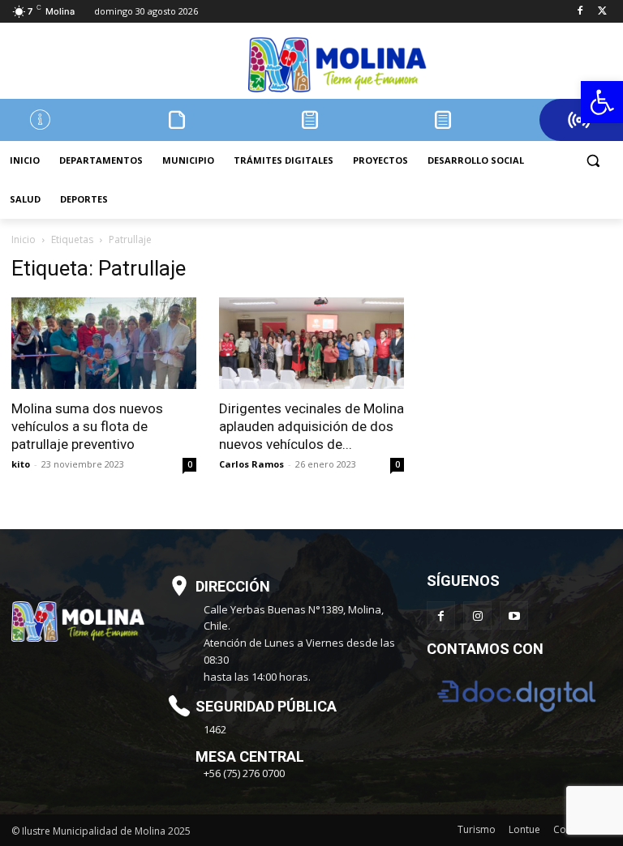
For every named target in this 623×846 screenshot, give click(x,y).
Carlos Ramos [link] (251, 464)
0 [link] (189, 464)
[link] (602, 102)
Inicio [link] (23, 239)
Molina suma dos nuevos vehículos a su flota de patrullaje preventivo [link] (87, 426)
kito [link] (20, 464)
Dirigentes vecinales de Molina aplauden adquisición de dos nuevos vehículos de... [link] (311, 426)
